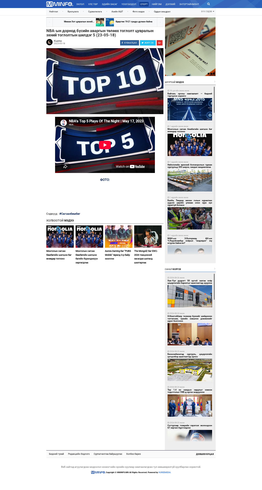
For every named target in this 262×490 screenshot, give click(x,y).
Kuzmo (58, 40)
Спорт (144, 4)
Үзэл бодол (129, 4)
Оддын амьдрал (162, 11)
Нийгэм (156, 4)
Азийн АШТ (117, 11)
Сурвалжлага (95, 11)
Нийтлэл (53, 11)
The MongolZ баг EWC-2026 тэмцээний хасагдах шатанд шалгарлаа (146, 257)
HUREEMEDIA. (165, 472)
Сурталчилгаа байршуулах (108, 454)
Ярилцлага (73, 11)
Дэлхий (170, 4)
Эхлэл (80, 4)
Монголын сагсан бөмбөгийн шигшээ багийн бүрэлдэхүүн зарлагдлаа (87, 257)
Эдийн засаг (109, 4)
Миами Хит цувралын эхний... (79, 21)
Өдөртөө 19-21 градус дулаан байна (134, 21)
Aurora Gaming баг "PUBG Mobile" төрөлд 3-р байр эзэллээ (118, 255)
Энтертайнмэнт (189, 4)
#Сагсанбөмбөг (69, 213)
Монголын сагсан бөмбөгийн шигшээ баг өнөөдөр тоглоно (58, 255)
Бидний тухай (56, 454)
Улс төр (93, 4)
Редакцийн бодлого (79, 454)
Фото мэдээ (138, 11)
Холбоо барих (133, 454)
